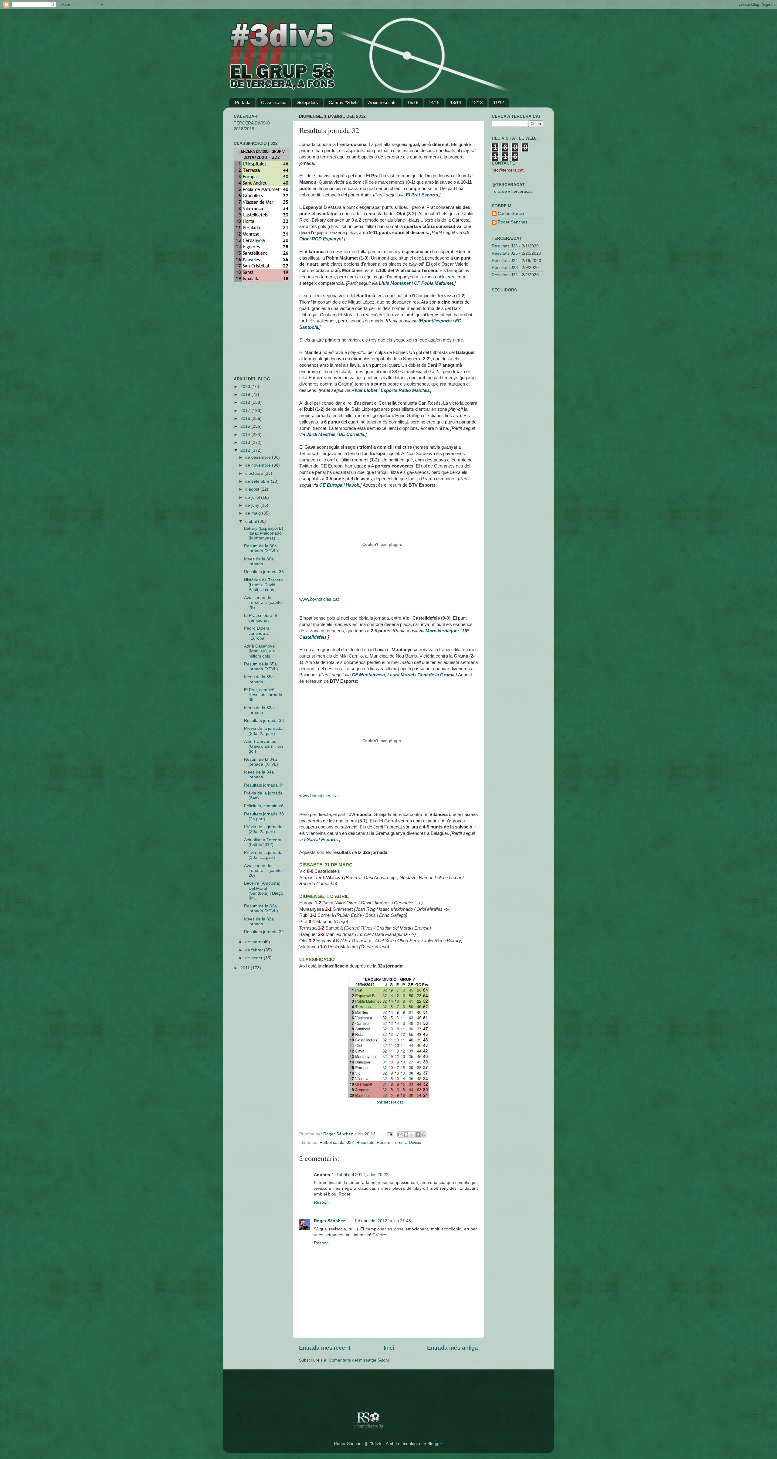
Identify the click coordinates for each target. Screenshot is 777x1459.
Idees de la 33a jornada (259, 710)
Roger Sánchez (338, 1134)
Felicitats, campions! (263, 806)
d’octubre (254, 473)
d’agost (252, 489)
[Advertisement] (252, 329)
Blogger (434, 1443)
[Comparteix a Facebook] (418, 1134)
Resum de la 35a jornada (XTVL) (261, 666)
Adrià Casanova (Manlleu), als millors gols (259, 651)
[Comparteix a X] (412, 1134)
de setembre (258, 481)
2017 (245, 410)
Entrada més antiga (452, 1348)
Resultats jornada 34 (264, 785)
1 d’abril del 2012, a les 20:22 (360, 1174)
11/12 (498, 102)
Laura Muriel (400, 674)
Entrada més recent (324, 1348)
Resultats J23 (505, 267)
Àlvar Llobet (364, 390)
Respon (321, 1202)
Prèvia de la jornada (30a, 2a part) (263, 829)
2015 (245, 426)
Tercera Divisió (407, 1142)
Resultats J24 (505, 260)
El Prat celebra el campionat (260, 618)
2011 (245, 968)
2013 (245, 442)
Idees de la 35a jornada (259, 679)
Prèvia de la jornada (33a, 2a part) (263, 731)
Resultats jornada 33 (264, 720)
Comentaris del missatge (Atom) (360, 1360)
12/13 (477, 102)
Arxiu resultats (382, 102)
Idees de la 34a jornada (259, 774)
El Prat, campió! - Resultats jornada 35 (263, 695)
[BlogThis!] (406, 1134)
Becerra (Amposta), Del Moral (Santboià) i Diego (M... (263, 890)
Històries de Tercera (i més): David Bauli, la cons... (263, 585)
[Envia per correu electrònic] (400, 1134)
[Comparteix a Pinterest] (423, 1134)
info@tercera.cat (508, 170)
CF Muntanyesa (368, 674)
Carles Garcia (511, 213)
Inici (389, 1348)
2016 (245, 418)
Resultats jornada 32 (264, 932)
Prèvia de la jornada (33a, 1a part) (263, 855)
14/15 (434, 102)
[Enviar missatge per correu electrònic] (389, 1134)
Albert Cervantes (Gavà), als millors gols (263, 746)
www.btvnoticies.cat (319, 599)
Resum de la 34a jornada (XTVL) (261, 762)
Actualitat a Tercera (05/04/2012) (262, 842)
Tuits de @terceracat (512, 191)
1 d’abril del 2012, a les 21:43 (382, 1221)
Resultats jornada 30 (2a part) (264, 816)
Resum (383, 1142)
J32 (350, 1142)
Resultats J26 (505, 246)
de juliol (253, 497)
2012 (245, 450)
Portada (242, 102)
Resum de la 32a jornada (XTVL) (261, 908)
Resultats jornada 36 (264, 572)
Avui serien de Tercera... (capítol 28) (263, 602)
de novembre (258, 465)
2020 (245, 386)
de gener (254, 958)
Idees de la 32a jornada (259, 921)
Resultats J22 (505, 275)
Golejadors (307, 102)
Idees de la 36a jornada (259, 561)
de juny (252, 505)
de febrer (254, 950)
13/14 (455, 102)
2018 (245, 402)
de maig (253, 513)
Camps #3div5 (343, 102)
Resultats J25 (505, 253)
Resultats (365, 1142)
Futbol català (332, 1142)
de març (253, 942)
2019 (245, 394)
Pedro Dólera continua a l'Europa (257, 633)
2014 (245, 434)
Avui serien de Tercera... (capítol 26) (263, 870)
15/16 (412, 102)
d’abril (251, 521)
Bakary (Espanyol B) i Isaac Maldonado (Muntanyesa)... (264, 533)
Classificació (273, 102)
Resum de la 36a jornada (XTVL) (261, 548)
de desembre (258, 457)
